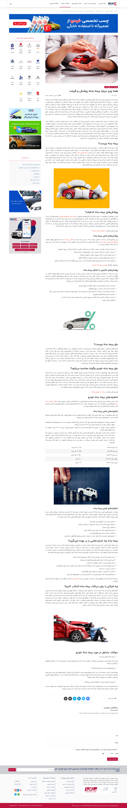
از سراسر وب (25, 158)
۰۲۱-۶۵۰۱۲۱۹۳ (17, 784)
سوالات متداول (50, 787)
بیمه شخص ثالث (82, 153)
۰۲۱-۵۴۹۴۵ (17, 781)
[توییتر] (83, 698)
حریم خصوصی (50, 784)
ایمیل (116, 742)
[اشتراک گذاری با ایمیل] (70, 698)
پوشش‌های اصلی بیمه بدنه (109, 242)
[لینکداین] (79, 698)
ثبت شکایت (51, 799)
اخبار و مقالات (99, 11)
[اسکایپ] (74, 698)
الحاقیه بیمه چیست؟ (98, 231)
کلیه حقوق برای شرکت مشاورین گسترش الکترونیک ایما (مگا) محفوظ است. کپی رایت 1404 (94, 805)
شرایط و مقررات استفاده (48, 781)
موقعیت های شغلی (49, 793)
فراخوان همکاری (50, 790)
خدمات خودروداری (77, 3)
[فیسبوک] (88, 698)
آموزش (106, 87)
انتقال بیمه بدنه (68, 240)
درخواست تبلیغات (49, 796)
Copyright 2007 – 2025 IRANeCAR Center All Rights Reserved (25, 805)
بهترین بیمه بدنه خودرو (99, 265)
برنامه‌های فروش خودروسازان (25, 38)
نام (116, 736)
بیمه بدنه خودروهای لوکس (67, 216)
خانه (116, 11)
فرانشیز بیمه (74, 579)
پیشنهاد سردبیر (89, 11)
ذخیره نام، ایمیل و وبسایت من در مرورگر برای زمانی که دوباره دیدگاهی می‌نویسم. (95, 749)
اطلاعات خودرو (65, 3)
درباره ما (34, 787)
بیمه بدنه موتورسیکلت (98, 392)
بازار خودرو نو (102, 3)
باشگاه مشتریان (54, 3)
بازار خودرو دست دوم (90, 3)
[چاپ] (65, 698)
